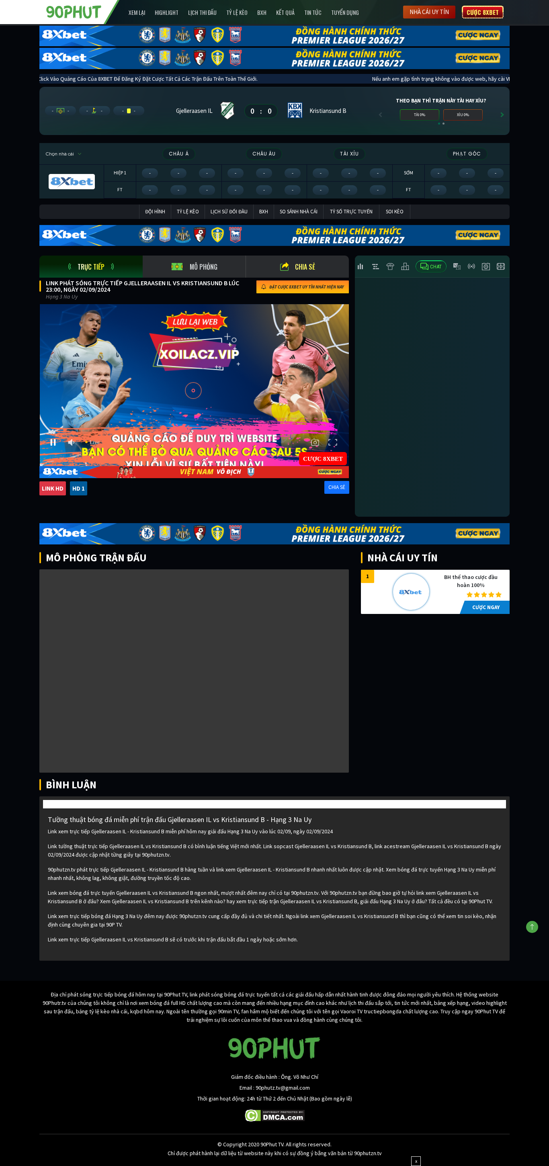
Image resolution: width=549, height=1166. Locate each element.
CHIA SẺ (336, 487)
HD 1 (78, 488)
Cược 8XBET (483, 12)
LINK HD (53, 488)
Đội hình (155, 211)
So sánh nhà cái (299, 211)
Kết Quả (285, 12)
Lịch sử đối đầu (229, 211)
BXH (261, 12)
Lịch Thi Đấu (202, 12)
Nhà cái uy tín (429, 12)
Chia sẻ (305, 267)
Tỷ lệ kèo (237, 12)
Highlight (166, 12)
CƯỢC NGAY (486, 607)
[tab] (91, 267)
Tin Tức (313, 12)
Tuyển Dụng (345, 12)
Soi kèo (395, 211)
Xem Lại (137, 12)
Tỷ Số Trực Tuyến (351, 211)
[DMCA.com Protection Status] (275, 1115)
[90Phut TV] (74, 11)
